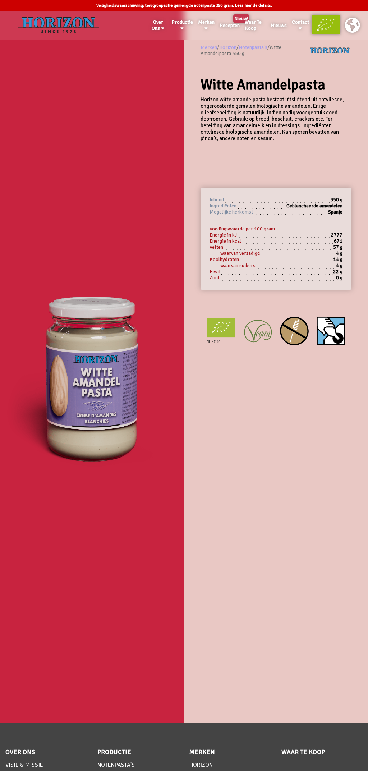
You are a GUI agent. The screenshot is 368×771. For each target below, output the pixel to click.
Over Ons (157, 25)
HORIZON (201, 764)
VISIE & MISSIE (24, 764)
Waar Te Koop (253, 25)
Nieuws (279, 25)
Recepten (231, 24)
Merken (206, 22)
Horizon (227, 47)
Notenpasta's (253, 47)
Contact (300, 22)
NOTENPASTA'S (116, 764)
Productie (182, 22)
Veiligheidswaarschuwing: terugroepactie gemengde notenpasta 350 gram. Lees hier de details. (184, 5)
